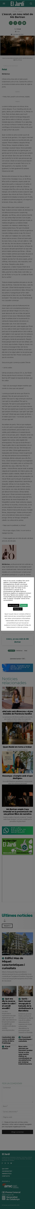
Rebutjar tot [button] (17, 609)
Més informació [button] (13, 605)
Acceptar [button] (24, 605)
